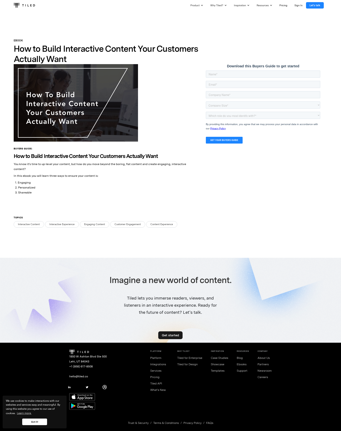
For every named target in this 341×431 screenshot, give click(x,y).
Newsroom (265, 370)
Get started (170, 335)
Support (242, 370)
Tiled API (156, 383)
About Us (264, 358)
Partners (263, 364)
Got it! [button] (34, 421)
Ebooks (242, 364)
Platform (155, 358)
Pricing (154, 377)
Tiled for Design (187, 364)
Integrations (158, 364)
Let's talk (315, 5)
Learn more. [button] (24, 413)
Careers (263, 377)
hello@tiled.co (78, 376)
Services (155, 370)
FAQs (209, 423)
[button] (197, 5)
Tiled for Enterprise (189, 358)
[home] (24, 5)
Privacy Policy (192, 423)
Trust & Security (138, 423)
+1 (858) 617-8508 (81, 366)
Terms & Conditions (166, 423)
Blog (240, 358)
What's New (158, 390)
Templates (217, 370)
